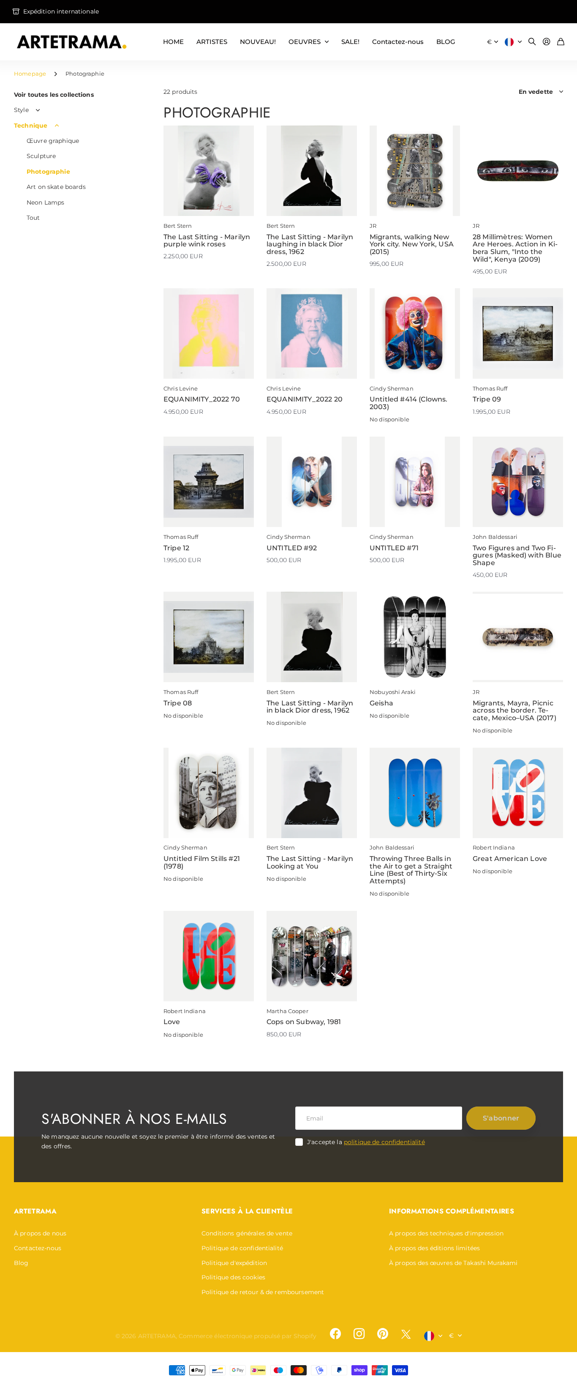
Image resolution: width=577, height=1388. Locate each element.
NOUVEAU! (258, 42)
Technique (30, 125)
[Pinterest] (382, 1333)
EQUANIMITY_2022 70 (201, 399)
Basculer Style (38, 110)
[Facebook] (335, 1333)
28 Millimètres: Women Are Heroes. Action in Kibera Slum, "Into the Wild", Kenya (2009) (515, 248)
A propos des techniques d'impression (446, 1233)
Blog (21, 1263)
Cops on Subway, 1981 (304, 1022)
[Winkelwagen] (560, 42)
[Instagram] (359, 1333)
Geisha (381, 703)
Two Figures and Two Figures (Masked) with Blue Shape (517, 555)
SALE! (350, 42)
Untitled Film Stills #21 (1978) (201, 862)
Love (171, 1022)
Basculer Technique (56, 125)
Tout (33, 217)
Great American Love (510, 859)
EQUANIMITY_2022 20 (305, 399)
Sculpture (41, 156)
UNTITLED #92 (292, 548)
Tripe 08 (177, 703)
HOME (173, 42)
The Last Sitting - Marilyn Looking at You (310, 862)
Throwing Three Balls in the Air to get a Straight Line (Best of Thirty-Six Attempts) (411, 870)
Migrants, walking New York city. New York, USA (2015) (412, 244)
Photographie (48, 171)
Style (21, 110)
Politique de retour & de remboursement (262, 1292)
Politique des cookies (233, 1277)
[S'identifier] (546, 42)
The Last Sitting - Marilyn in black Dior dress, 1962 (310, 707)
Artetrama (35, 1211)
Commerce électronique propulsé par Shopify (247, 1336)
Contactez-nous (398, 42)
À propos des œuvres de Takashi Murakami (453, 1263)
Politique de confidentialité (242, 1248)
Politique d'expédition (234, 1263)
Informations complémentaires (451, 1211)
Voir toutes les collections (54, 94)
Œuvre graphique (53, 141)
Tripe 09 (487, 399)
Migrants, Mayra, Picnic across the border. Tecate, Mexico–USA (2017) (514, 710)
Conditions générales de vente (246, 1233)
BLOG (445, 42)
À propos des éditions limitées (434, 1248)
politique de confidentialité (384, 1142)
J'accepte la (366, 1142)
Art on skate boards (56, 187)
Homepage (30, 73)
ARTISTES (211, 42)
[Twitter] (406, 1334)
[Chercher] (532, 42)
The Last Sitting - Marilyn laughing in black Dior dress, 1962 (310, 244)
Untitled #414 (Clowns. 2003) (409, 403)
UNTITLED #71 (394, 548)
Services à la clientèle (247, 1211)
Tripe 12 (176, 548)
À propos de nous (40, 1233)
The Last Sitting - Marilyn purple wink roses (206, 241)
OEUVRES (304, 42)
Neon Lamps (45, 202)
